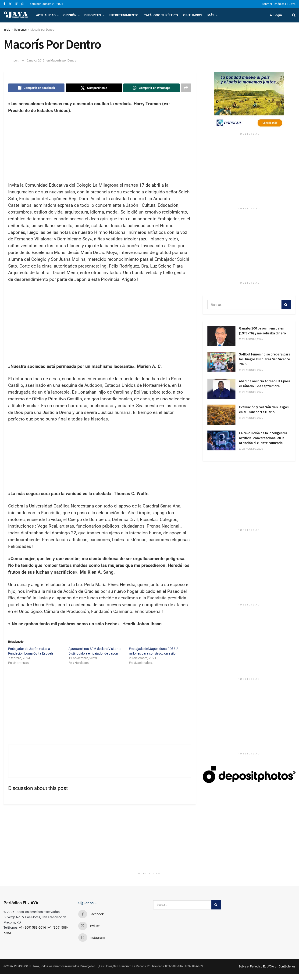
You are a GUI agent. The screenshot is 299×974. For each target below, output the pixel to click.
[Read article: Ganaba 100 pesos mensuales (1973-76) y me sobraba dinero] (221, 336)
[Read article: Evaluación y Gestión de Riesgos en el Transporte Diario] (221, 415)
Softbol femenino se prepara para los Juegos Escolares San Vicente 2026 (264, 359)
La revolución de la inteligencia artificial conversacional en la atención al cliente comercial (263, 438)
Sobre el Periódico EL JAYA (278, 4)
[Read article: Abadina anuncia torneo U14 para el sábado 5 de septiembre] (221, 389)
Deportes (92, 15)
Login (277, 15)
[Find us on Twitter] (10, 4)
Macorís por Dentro (42, 29)
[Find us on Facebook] (4, 4)
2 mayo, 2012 (35, 60)
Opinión (70, 15)
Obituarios (192, 15)
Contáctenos (287, 966)
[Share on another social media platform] (186, 87)
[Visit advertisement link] (249, 101)
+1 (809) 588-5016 (32, 927)
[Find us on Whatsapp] (22, 4)
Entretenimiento (124, 15)
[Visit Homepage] (16, 15)
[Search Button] (293, 15)
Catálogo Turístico (161, 15)
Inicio (7, 29)
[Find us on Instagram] (16, 4)
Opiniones (20, 29)
